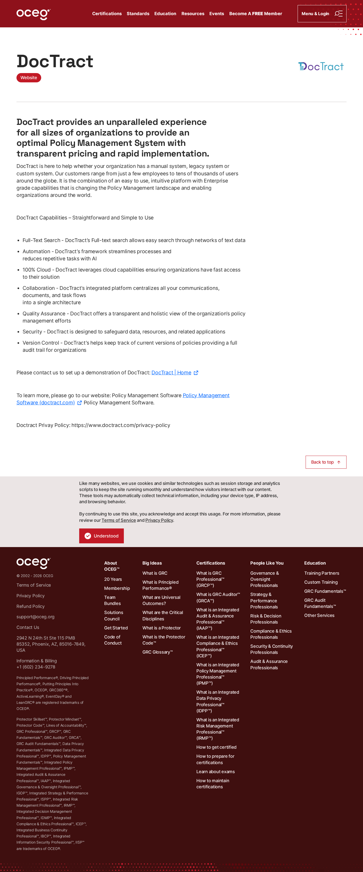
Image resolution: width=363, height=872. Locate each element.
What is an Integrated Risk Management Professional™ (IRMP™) (217, 729)
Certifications (107, 13)
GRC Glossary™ (157, 652)
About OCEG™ (112, 566)
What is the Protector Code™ (163, 640)
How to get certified (216, 747)
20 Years (113, 579)
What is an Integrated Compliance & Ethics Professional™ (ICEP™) (217, 646)
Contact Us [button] (27, 627)
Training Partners (321, 573)
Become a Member (255, 13)
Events (216, 13)
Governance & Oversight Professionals (264, 579)
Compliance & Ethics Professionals (271, 634)
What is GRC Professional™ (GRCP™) (210, 579)
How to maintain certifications (212, 783)
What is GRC (154, 573)
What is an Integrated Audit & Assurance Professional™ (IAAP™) (217, 619)
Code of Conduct (112, 640)
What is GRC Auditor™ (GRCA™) (218, 597)
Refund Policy (30, 606)
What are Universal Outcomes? (161, 600)
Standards (138, 13)
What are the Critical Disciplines (162, 615)
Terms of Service (119, 520)
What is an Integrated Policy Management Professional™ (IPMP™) (217, 674)
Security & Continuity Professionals (271, 649)
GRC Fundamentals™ (325, 591)
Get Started (116, 627)
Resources (193, 13)
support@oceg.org (35, 616)
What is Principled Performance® (160, 585)
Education (165, 13)
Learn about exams (215, 771)
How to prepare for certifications (215, 759)
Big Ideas (152, 563)
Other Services (319, 615)
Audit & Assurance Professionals (269, 664)
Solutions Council (113, 615)
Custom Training (320, 582)
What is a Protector (161, 627)
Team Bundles (112, 600)
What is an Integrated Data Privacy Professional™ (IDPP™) (217, 701)
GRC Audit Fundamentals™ (320, 603)
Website (28, 77)
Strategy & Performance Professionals (264, 600)
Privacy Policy (159, 520)
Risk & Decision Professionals (265, 619)
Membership (117, 588)
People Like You (266, 563)
